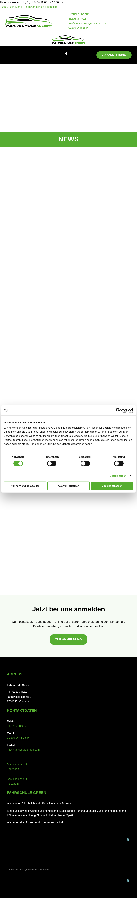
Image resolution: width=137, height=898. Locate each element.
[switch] (51, 463)
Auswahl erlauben (68, 485)
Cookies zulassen (112, 485)
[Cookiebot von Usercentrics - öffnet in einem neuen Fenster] (118, 410)
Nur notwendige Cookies (25, 485)
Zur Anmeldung (114, 55)
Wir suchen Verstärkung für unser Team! (42, 257)
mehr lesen (16, 272)
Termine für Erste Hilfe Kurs (32, 552)
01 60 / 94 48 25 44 (18, 737)
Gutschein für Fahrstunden (31, 514)
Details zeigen (118, 475)
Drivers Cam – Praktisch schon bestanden (43, 368)
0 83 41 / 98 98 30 (17, 726)
